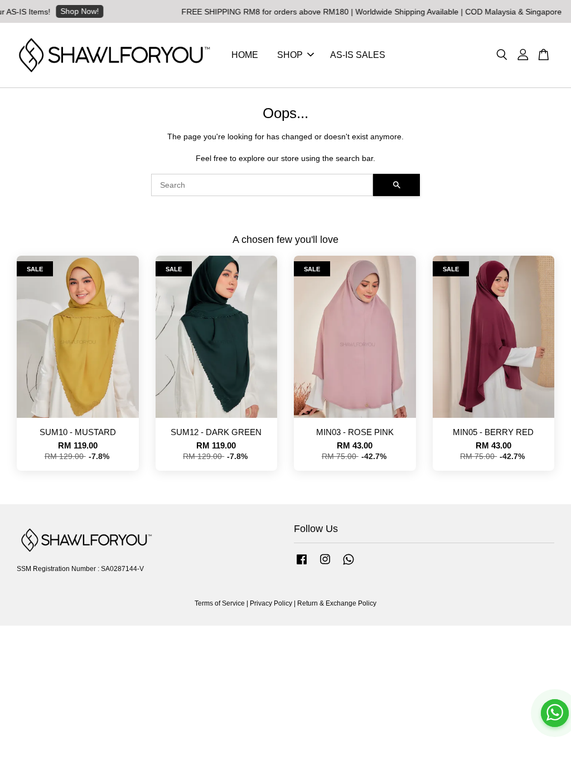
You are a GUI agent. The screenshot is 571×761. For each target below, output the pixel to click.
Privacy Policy (271, 603)
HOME (244, 55)
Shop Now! (68, 11)
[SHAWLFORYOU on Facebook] (301, 565)
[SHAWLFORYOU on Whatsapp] (348, 565)
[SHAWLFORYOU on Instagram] (325, 565)
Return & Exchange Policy (336, 603)
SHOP (290, 55)
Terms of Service (220, 603)
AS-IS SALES (357, 55)
